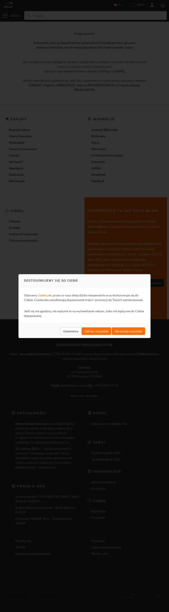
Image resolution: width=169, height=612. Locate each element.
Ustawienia (70, 331)
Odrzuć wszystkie (96, 331)
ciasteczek (45, 295)
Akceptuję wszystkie (128, 331)
